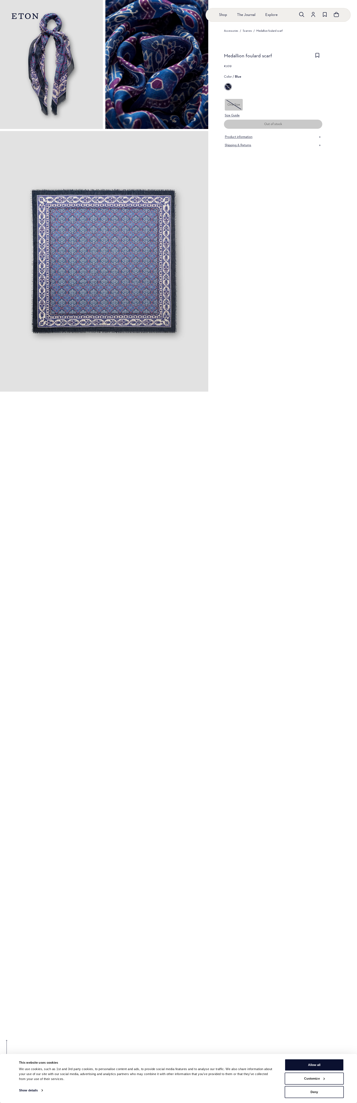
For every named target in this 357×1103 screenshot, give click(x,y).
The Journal (246, 15)
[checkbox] (317, 57)
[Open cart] (336, 14)
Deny (314, 1092)
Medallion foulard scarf (269, 30)
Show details (28, 1090)
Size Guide (232, 115)
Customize (312, 1078)
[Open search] (301, 14)
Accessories (231, 30)
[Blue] (228, 86)
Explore (271, 15)
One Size (233, 104)
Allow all (314, 1065)
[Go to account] (313, 14)
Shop (223, 15)
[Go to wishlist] (324, 14)
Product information (238, 137)
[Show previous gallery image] (6, 1050)
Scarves (247, 30)
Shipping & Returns (238, 145)
